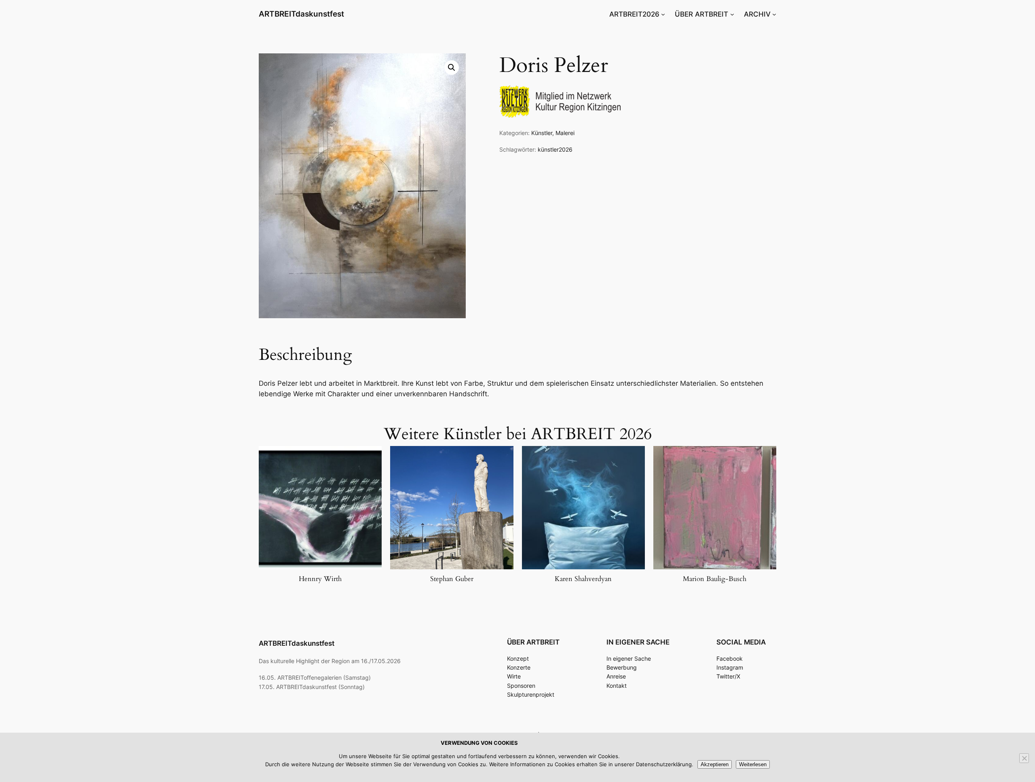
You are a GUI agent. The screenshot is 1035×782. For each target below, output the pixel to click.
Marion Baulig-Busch (714, 578)
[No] (1024, 758)
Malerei (565, 132)
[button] (451, 67)
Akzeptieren (715, 764)
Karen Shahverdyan (583, 578)
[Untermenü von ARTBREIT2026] (663, 14)
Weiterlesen (753, 764)
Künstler (541, 132)
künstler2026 (555, 149)
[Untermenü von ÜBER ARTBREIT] (732, 14)
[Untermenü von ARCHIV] (774, 14)
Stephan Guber (451, 578)
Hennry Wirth (320, 578)
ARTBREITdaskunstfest (301, 14)
